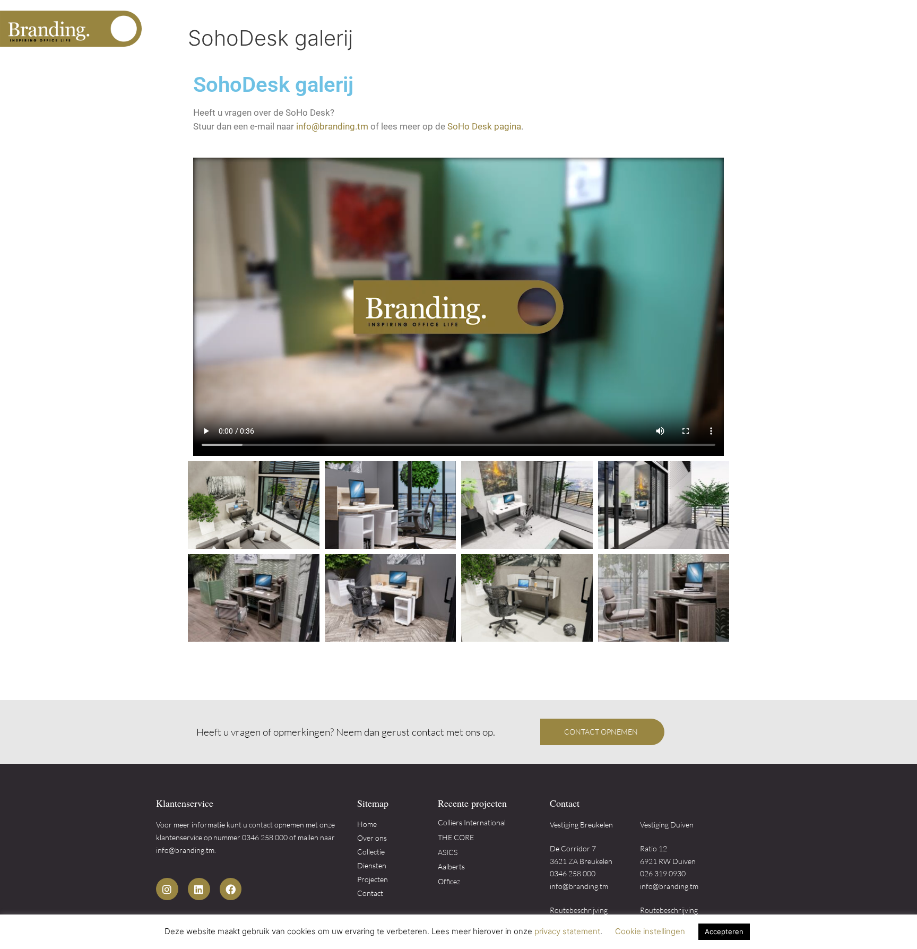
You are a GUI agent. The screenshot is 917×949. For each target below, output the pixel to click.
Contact (871, 28)
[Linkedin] (199, 889)
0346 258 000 (265, 837)
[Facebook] (231, 889)
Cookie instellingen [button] (650, 931)
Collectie (674, 28)
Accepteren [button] (724, 931)
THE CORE (456, 837)
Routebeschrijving (579, 910)
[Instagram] (167, 889)
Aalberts (451, 866)
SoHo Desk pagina (484, 126)
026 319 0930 (663, 873)
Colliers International (472, 822)
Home (558, 28)
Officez (449, 881)
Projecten (809, 28)
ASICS (447, 852)
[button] (602, 732)
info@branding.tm (332, 126)
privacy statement (567, 931)
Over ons (611, 28)
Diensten (735, 28)
